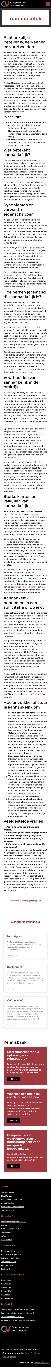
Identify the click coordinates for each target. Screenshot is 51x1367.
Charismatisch (7, 1298)
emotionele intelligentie (25, 587)
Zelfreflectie (6, 1232)
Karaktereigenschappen (12, 1274)
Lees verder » (12, 955)
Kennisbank (6, 1304)
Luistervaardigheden (10, 1258)
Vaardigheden (8, 1245)
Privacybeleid (9, 1356)
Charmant (5, 1295)
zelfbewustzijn (15, 796)
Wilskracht (5, 1236)
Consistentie (6, 1240)
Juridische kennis (8, 1262)
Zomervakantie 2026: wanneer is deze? (17, 1313)
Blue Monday (6, 1196)
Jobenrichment (7, 1210)
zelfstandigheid (30, 793)
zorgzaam (37, 247)
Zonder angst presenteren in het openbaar (19, 1309)
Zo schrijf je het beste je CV (12, 1317)
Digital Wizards (41, 1362)
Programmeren (7, 1265)
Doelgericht (14, 967)
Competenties (8, 1216)
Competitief (6, 1291)
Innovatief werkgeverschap (12, 1207)
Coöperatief (15, 1000)
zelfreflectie (36, 694)
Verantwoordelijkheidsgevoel (13, 1222)
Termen (4, 1187)
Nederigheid (15, 936)
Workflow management (11, 1254)
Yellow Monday (7, 1192)
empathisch (9, 250)
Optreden (5, 1225)
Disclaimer (36, 1353)
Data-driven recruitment (11, 1199)
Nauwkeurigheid (8, 1251)
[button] (48, 4)
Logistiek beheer (8, 1269)
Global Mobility (7, 1203)
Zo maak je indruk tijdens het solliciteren (18, 1320)
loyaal (11, 272)
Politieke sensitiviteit (10, 1229)
